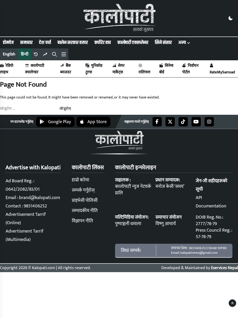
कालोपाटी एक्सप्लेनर (132, 42)
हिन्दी (24, 54)
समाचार (26, 42)
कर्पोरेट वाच (102, 42)
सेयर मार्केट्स (118, 68)
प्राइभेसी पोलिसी (85, 200)
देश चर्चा (45, 42)
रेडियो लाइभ (6, 68)
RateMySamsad (222, 72)
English (9, 54)
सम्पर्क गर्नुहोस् (83, 190)
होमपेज (8, 42)
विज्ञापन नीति (82, 221)
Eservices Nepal (224, 267)
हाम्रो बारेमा (80, 180)
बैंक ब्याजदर (65, 68)
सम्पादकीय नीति (85, 211)
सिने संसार (163, 42)
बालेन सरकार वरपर (72, 42)
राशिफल (144, 72)
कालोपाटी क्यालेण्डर (34, 68)
